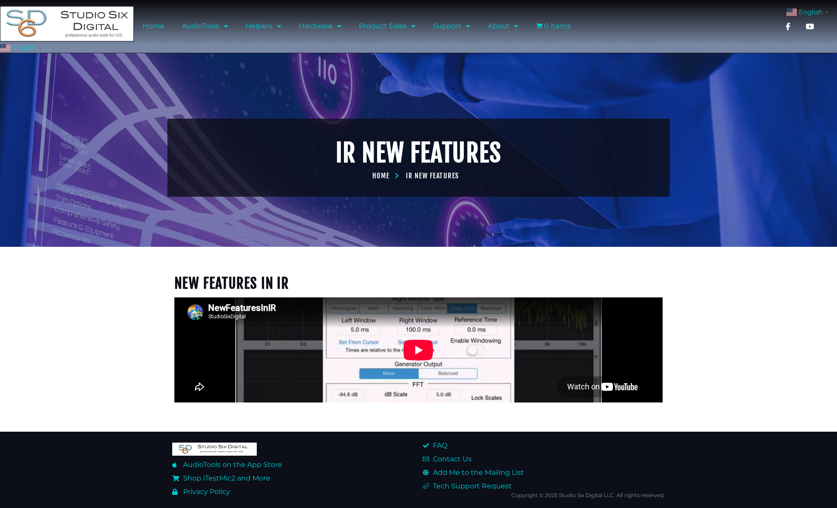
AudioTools (200, 26)
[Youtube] (809, 26)
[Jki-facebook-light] (787, 26)
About (499, 26)
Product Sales (383, 26)
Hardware (316, 26)
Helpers (258, 26)
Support (447, 26)
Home (153, 26)
